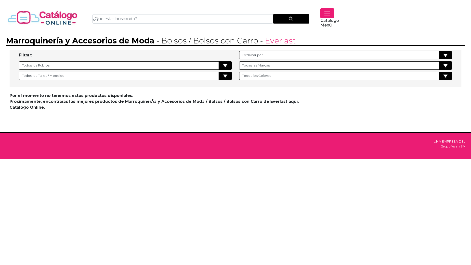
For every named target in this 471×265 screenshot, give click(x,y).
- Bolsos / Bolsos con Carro (206, 40)
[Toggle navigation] (327, 13)
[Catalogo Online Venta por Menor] (42, 19)
